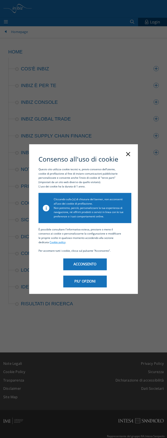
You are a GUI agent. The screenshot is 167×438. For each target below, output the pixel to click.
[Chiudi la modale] (128, 154)
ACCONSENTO (84, 264)
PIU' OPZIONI (84, 281)
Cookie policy (57, 242)
